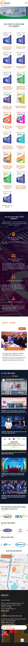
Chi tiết (21, 328)
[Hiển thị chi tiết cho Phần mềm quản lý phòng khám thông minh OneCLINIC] (7, 157)
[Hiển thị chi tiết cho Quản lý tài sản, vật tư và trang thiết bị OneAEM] (21, 177)
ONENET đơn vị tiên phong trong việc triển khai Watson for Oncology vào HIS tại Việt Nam (13, 475)
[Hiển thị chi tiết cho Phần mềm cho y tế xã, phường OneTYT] (21, 157)
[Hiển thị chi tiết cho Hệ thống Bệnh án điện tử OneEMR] (21, 98)
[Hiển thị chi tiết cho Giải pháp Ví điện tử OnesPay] (21, 58)
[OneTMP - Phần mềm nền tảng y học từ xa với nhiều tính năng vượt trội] (14, 423)
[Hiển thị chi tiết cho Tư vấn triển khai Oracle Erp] (7, 58)
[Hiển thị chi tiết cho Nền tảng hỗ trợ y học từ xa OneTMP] (21, 118)
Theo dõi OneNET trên (6, 376)
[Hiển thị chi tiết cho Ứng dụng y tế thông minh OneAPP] (21, 138)
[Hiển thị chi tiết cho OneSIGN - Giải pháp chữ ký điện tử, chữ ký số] (7, 98)
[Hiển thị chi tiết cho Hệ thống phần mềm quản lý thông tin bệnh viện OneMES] (21, 78)
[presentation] (4, 13)
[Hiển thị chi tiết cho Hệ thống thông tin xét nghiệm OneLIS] (7, 118)
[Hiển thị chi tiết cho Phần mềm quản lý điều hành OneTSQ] (7, 177)
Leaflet (26, 589)
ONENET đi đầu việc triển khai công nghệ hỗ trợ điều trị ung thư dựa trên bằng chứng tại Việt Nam (13, 497)
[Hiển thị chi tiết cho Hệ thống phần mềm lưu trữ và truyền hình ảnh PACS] (7, 138)
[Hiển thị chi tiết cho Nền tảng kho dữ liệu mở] (7, 197)
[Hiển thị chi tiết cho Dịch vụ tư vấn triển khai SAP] (21, 38)
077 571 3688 (10, 628)
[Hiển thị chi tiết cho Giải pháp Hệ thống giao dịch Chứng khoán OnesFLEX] (7, 78)
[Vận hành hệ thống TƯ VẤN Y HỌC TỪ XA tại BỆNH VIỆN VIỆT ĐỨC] (14, 444)
